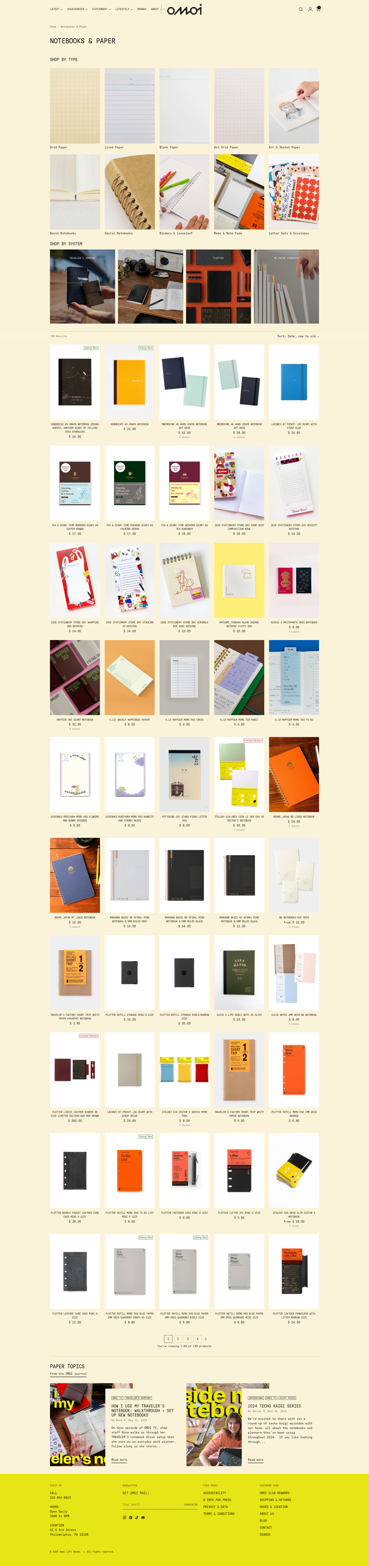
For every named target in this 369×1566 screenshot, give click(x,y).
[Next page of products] (205, 1339)
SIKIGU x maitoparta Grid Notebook (294, 622)
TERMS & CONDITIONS (219, 1513)
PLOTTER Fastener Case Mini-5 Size (184, 1213)
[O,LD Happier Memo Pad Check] (184, 677)
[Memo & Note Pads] (239, 192)
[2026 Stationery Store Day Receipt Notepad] (294, 483)
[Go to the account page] (309, 9)
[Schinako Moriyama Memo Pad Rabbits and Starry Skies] (130, 774)
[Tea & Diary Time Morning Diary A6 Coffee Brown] (75, 483)
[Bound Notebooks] (75, 192)
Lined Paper (114, 147)
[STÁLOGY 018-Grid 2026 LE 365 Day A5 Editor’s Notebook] (239, 774)
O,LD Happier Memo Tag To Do (294, 720)
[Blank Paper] (185, 105)
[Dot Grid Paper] (239, 105)
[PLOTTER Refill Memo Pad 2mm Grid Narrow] (294, 1069)
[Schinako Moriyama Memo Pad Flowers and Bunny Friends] (75, 774)
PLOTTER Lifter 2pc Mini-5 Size (239, 1213)
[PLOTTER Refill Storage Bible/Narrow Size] (184, 972)
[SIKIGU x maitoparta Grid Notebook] (294, 580)
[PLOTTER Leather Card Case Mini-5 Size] (75, 1271)
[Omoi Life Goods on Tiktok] (137, 1518)
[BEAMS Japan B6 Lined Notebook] (294, 774)
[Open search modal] (301, 9)
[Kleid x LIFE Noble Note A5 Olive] (239, 972)
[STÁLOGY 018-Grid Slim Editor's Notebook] (294, 1170)
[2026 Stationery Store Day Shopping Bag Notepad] (75, 580)
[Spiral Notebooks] (130, 192)
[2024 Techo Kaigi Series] (227, 1424)
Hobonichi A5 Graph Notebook (130, 424)
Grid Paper (58, 147)
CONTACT (266, 1527)
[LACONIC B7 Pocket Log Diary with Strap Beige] (130, 1069)
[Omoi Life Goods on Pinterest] (131, 1518)
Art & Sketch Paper (284, 147)
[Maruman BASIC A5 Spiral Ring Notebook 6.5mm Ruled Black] (239, 875)
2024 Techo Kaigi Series (274, 1406)
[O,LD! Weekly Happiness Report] (130, 677)
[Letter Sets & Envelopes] (294, 192)
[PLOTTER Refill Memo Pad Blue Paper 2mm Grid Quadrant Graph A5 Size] (130, 1271)
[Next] (164, 9)
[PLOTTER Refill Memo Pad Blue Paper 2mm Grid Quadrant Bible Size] (184, 1271)
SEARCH (265, 1534)
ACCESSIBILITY (214, 1493)
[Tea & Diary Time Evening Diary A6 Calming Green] (130, 483)
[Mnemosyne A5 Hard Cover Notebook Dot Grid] (184, 382)
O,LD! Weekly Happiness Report (129, 720)
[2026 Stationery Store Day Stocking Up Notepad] (130, 580)
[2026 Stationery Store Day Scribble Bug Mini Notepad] (184, 580)
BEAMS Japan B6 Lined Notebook (294, 817)
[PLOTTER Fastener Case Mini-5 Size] (184, 1170)
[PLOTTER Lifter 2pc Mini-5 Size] (239, 1170)
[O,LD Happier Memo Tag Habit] (239, 677)
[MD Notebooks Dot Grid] (294, 875)
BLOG (263, 1520)
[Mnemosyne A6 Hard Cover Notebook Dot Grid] (239, 382)
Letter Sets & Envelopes (289, 233)
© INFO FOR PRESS (217, 1500)
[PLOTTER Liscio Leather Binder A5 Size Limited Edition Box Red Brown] (75, 1069)
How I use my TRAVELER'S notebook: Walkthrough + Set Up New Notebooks (142, 1410)
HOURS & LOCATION (274, 1506)
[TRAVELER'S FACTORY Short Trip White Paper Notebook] (239, 1069)
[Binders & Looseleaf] (185, 192)
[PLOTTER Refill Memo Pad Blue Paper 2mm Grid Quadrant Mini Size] (239, 1271)
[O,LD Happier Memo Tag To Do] (294, 677)
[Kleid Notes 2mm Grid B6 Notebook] (294, 972)
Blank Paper (169, 147)
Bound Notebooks (63, 233)
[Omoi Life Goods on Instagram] (125, 1518)
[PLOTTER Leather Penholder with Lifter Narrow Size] (294, 1271)
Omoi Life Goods (70, 1552)
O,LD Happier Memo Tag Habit (239, 720)
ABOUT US (267, 1513)
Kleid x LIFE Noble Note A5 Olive (239, 1015)
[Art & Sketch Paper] (294, 105)
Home (53, 26)
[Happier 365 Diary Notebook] (75, 677)
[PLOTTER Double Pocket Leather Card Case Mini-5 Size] (75, 1170)
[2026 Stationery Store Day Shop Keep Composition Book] (239, 483)
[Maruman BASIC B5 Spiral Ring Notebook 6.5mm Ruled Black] (184, 875)
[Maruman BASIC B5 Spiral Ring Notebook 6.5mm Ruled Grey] (130, 875)
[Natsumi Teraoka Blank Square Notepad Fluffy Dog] (239, 580)
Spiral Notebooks (119, 233)
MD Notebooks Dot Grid (294, 917)
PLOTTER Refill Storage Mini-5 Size (130, 1015)
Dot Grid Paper (226, 147)
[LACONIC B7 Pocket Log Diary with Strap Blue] (294, 382)
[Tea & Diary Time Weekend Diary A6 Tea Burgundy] (184, 483)
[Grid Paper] (75, 105)
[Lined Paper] (130, 105)
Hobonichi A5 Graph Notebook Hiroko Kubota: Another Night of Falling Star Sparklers (75, 428)
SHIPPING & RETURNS (275, 1500)
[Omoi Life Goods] (184, 9)
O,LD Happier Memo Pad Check (184, 720)
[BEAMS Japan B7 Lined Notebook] (75, 875)
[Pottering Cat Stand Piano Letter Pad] (184, 774)
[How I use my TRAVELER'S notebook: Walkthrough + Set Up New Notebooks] (91, 1424)
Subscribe (191, 1504)
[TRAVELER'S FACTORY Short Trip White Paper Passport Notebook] (75, 972)
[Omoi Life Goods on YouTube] (143, 1518)
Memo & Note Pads (228, 233)
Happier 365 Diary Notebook (75, 720)
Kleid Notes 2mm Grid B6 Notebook (294, 1015)
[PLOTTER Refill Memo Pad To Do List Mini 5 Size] (130, 1170)
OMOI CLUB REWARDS (274, 1493)
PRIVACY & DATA (215, 1506)
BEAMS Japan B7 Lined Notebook (75, 917)
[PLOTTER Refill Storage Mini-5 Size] (130, 972)
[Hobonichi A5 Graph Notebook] (130, 382)
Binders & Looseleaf (176, 233)
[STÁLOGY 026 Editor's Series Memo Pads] (184, 1069)
